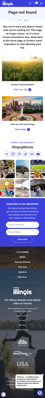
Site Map (22, 325)
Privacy (22, 320)
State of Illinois (22, 316)
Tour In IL (22, 267)
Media (22, 257)
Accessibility (22, 252)
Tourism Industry (22, 262)
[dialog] (3, 394)
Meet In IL (22, 277)
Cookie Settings (22, 330)
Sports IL (22, 272)
